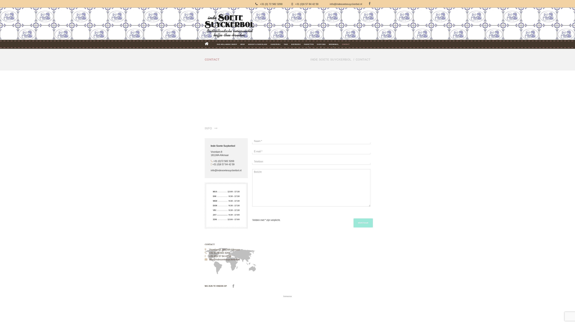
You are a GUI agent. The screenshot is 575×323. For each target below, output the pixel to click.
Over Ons (321, 44)
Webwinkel (334, 44)
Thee (286, 44)
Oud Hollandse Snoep (227, 44)
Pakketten (309, 44)
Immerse (287, 296)
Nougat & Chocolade (257, 44)
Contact (346, 44)
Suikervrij (275, 44)
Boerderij (296, 44)
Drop (242, 44)
